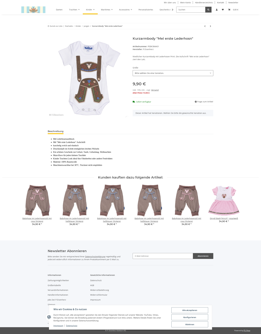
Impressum (58, 325)
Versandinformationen (58, 290)
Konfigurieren (189, 317)
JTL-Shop (247, 330)
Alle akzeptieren (189, 310)
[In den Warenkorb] (50, 35)
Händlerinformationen (58, 295)
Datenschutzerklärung (95, 256)
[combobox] (173, 73)
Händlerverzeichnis (204, 2)
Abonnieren (203, 256)
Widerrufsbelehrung (99, 290)
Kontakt (220, 2)
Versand (155, 90)
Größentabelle (54, 285)
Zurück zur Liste (56, 26)
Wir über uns (170, 2)
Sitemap (51, 304)
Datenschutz (71, 325)
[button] (217, 9)
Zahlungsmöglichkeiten (58, 280)
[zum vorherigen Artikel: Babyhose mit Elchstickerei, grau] (205, 26)
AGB (92, 285)
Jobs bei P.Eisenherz (57, 299)
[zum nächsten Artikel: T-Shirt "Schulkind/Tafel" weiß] (210, 26)
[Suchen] (208, 10)
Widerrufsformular (98, 295)
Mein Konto (185, 2)
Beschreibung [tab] (55, 131)
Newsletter (233, 2)
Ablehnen (189, 324)
